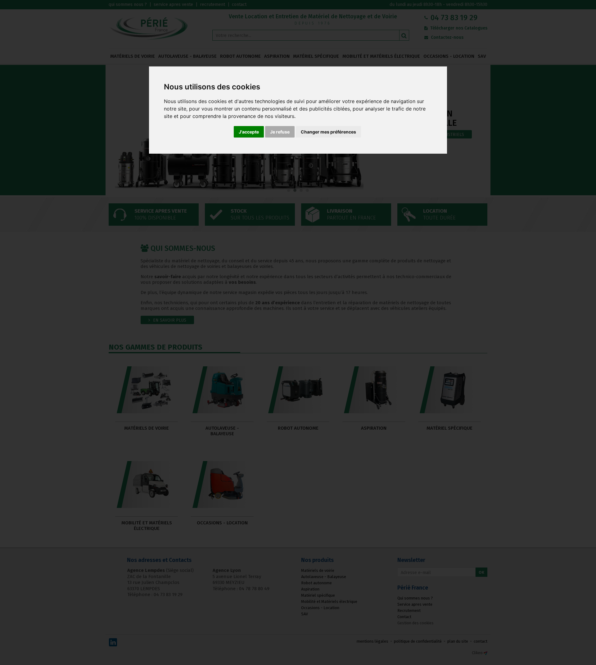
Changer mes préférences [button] (328, 131)
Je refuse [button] (280, 131)
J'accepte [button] (249, 131)
